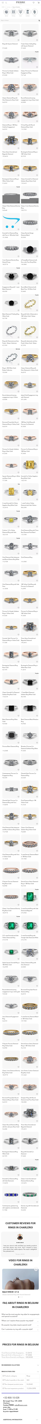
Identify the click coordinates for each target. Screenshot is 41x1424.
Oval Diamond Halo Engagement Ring (15, 1353)
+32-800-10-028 (11, 1398)
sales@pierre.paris (21, 1405)
